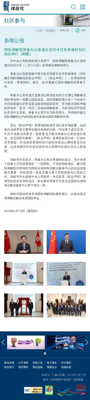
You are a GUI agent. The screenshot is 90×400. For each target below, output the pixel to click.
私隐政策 (66, 367)
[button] (4, 342)
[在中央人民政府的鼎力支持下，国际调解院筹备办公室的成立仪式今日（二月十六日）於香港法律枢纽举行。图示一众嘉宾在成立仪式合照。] (66, 305)
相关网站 (23, 367)
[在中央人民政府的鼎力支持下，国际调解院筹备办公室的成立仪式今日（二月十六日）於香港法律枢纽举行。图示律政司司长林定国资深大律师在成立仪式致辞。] (66, 274)
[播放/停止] (45, 353)
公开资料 (23, 362)
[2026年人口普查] (25, 348)
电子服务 (52, 362)
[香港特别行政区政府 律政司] (16, 7)
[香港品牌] (71, 391)
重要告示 (52, 367)
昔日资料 (66, 362)
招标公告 (38, 362)
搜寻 (73, 7)
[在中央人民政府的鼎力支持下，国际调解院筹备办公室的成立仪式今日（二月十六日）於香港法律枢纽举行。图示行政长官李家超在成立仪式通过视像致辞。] (23, 242)
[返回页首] (84, 325)
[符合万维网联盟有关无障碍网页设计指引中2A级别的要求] (33, 391)
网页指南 (38, 367)
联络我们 (9, 367)
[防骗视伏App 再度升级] (65, 348)
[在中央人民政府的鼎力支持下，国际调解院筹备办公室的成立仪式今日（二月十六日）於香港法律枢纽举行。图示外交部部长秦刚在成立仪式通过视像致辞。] (66, 242)
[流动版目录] (82, 7)
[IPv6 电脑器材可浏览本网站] (49, 390)
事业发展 (9, 362)
